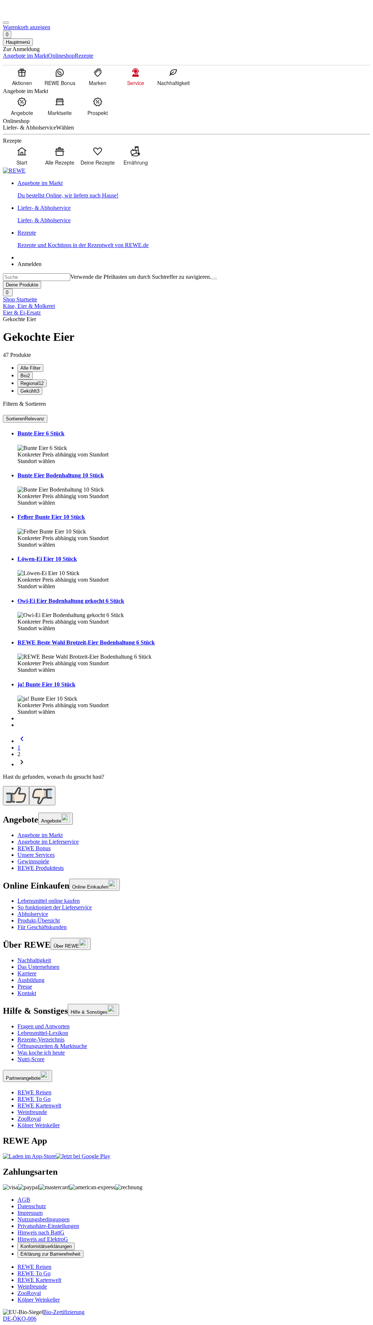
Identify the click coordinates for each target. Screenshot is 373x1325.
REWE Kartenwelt (39, 1105)
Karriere (26, 973)
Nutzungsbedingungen (43, 1219)
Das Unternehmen (38, 967)
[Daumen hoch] (16, 795)
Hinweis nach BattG (40, 1232)
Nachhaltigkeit (34, 960)
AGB (23, 1200)
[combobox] (36, 277)
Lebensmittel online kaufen (48, 901)
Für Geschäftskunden (42, 927)
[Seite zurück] (21, 741)
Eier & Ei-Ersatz (22, 312)
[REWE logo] (14, 170)
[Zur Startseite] (27, 14)
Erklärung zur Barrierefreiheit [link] (50, 1254)
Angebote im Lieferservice (48, 842)
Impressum (30, 1213)
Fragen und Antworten (43, 1026)
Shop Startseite (20, 299)
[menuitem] (22, 76)
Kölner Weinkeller (38, 1125)
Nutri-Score (30, 1059)
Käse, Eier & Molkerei (29, 306)
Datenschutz (31, 1206)
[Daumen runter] (42, 795)
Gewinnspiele (33, 861)
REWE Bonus (34, 848)
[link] (193, 189)
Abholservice (32, 914)
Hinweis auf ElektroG (42, 1239)
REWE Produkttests (40, 868)
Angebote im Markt (40, 835)
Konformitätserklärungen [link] (46, 1246)
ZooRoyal (29, 1119)
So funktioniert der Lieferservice (54, 907)
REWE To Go (34, 1099)
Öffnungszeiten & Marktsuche (52, 1046)
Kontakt (26, 993)
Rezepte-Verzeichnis (40, 1039)
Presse (24, 986)
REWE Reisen (34, 1092)
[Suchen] (214, 279)
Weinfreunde (32, 1112)
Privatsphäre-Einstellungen (48, 1226)
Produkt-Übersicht (38, 920)
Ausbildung (30, 980)
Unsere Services (36, 855)
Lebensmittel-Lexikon (42, 1033)
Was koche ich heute (41, 1052)
